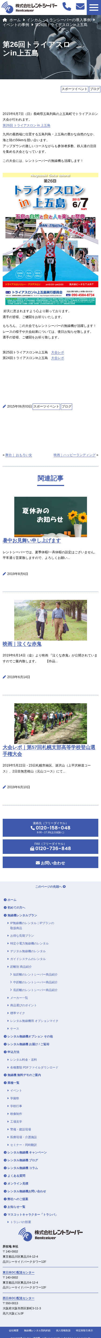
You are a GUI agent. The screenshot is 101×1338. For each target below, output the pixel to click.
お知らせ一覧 (16, 1206)
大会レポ (57, 352)
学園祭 (14, 1098)
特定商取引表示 (84, 1330)
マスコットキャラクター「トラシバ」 (33, 1214)
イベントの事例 (16, 25)
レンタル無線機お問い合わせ (27, 1191)
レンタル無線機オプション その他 (30, 1036)
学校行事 (16, 1106)
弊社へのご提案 (18, 1199)
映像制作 (16, 1113)
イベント (16, 1090)
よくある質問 (16, 1175)
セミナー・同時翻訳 (23, 1144)
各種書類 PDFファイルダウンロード (34, 1067)
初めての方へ (16, 907)
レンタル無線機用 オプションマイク (34, 1020)
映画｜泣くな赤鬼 (22, 643)
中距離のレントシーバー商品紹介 (35, 982)
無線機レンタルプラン (22, 915)
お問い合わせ (52, 863)
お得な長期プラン (22, 935)
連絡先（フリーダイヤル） (52, 827)
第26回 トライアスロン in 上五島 (26, 125)
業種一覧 (13, 1082)
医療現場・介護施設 (23, 1137)
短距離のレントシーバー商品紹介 (35, 974)
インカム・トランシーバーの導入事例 (59, 20)
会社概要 (14, 1330)
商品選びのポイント (23, 1005)
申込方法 (13, 1051)
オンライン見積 (18, 1183)
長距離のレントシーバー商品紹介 (35, 990)
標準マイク (17, 1013)
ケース (14, 1028)
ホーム (15, 20)
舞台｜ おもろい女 (18, 455)
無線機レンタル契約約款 (37, 1330)
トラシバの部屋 (20, 1222)
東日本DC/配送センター (18, 1272)
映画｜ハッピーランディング (75, 455)
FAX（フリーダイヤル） (52, 847)
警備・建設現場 (20, 1129)
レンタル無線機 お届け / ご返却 (28, 1044)
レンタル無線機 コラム (23, 1167)
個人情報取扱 (63, 1330)
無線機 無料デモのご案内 (24, 1075)
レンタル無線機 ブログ (23, 1160)
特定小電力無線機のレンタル (29, 943)
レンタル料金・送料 (23, 1059)
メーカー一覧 (19, 997)
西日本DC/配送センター (18, 1298)
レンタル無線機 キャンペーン (27, 1152)
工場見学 (16, 1121)
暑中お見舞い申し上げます (32, 540)
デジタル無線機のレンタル (28, 951)
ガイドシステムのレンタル (28, 958)
